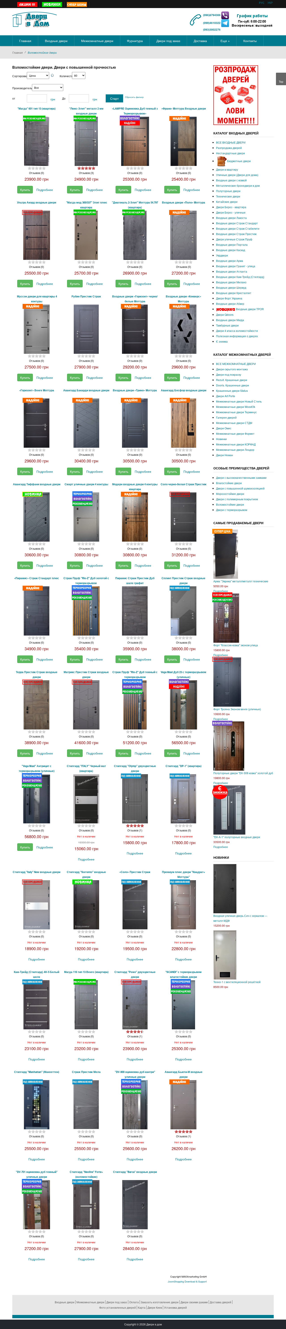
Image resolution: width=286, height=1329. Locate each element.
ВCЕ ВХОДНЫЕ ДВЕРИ (231, 142)
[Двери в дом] (34, 19)
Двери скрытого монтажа (232, 369)
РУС (262, 2)
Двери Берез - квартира (231, 207)
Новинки (221, 439)
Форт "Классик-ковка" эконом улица (235, 645)
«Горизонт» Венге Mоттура (36, 390)
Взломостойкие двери (230, 504)
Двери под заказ (116, 1302)
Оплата (134, 1302)
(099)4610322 (212, 23)
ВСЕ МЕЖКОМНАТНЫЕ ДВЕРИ (236, 364)
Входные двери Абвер (230, 303)
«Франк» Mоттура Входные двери (183, 108)
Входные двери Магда (230, 320)
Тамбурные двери (227, 325)
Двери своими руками (194, 1302)
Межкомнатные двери (90, 1302)
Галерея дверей (226, 417)
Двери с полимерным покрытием (237, 499)
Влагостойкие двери (229, 483)
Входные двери (64, 1302)
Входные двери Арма (229, 261)
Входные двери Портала (232, 244)
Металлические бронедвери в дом (238, 185)
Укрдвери (222, 255)
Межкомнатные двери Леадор (235, 449)
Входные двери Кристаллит (233, 293)
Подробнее (44, 189)
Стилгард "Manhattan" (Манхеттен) (36, 1072)
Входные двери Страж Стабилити (237, 228)
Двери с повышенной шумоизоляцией (240, 488)
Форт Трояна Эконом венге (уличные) (237, 709)
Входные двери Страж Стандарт (237, 223)
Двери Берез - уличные (231, 212)
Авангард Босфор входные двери (183, 390)
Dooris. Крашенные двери (232, 385)
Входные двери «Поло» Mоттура (183, 202)
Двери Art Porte (225, 396)
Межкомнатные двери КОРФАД (236, 444)
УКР (270, 2)
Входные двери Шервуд (231, 287)
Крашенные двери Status (232, 390)
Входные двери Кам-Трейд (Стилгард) (240, 277)
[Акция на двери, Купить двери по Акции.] (27, 4)
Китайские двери (227, 201)
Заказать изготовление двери (160, 1302)
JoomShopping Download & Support (187, 1281)
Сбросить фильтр (134, 97)
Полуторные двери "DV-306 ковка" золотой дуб (243, 773)
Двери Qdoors (224, 314)
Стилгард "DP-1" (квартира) (184, 766)
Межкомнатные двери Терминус (236, 412)
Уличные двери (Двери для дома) (237, 175)
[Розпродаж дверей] (235, 95)
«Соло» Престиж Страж (134, 872)
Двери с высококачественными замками (241, 477)
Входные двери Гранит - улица (235, 266)
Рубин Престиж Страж (86, 296)
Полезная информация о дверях (237, 336)
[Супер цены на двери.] (77, 4)
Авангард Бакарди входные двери (86, 390)
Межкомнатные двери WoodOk (235, 407)
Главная (17, 52)
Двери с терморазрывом (231, 510)
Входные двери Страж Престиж (236, 234)
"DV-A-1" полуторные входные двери (236, 837)
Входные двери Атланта (231, 271)
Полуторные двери (228, 191)
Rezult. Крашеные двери (231, 380)
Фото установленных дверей (117, 1307)
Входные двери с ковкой (231, 180)
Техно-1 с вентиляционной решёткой (237, 982)
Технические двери (228, 196)
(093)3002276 (212, 30)
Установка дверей (175, 1307)
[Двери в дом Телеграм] (225, 23)
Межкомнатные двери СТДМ (234, 423)
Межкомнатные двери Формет (235, 433)
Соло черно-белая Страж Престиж (183, 484)
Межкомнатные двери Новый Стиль (239, 401)
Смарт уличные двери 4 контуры (86, 484)
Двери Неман (224, 455)
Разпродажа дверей (229, 148)
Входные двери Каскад (230, 250)
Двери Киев (154, 1307)
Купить (25, 189)
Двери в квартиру (227, 169)
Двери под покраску (228, 374)
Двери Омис (223, 428)
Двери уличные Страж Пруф (234, 239)
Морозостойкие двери (230, 494)
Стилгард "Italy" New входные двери (36, 872)
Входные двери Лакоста (231, 218)
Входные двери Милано (231, 282)
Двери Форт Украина (229, 298)
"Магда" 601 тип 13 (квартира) (36, 108)
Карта (141, 1307)
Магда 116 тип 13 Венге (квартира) (86, 972)
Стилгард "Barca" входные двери (135, 1172)
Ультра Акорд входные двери (36, 202)
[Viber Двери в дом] (225, 15)
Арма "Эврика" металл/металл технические (240, 581)
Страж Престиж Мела (86, 1072)
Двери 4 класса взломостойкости (237, 331)
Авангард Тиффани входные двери (36, 484)
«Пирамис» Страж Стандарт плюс (36, 578)
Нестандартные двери (230, 153)
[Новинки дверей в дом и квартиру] (52, 4)
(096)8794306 (212, 15)
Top (281, 81)
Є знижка (222, 341)
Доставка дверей (220, 1302)
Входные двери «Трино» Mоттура (135, 390)
